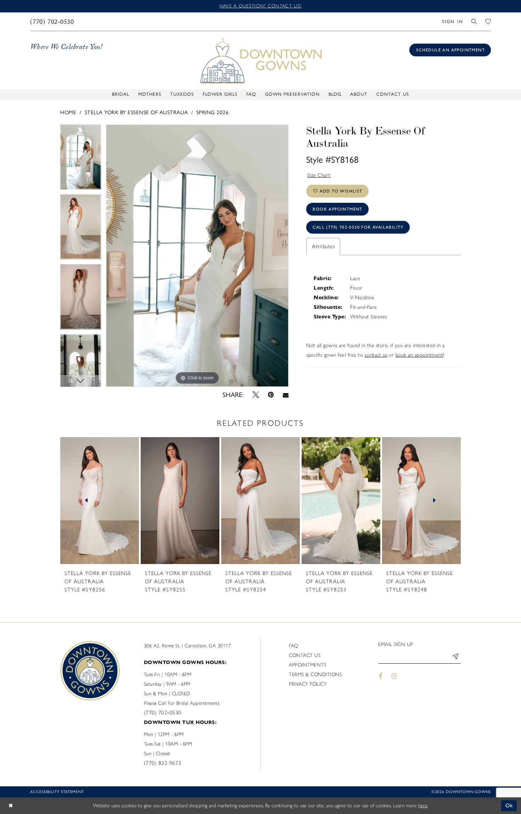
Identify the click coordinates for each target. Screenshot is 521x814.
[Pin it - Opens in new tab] (271, 394)
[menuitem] (52, 21)
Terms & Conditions (315, 674)
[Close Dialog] (10, 805)
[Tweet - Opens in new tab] (255, 394)
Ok (509, 805)
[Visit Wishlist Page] (488, 21)
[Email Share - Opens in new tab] (285, 394)
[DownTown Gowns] (260, 60)
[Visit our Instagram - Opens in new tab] (394, 676)
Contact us (304, 655)
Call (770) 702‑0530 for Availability (358, 227)
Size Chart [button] (319, 175)
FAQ (293, 646)
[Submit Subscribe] (455, 658)
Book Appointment (337, 209)
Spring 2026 (212, 112)
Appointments (307, 665)
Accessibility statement (57, 792)
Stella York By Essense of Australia (136, 112)
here (422, 805)
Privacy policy (308, 684)
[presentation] (99, 500)
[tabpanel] (80, 159)
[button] (452, 21)
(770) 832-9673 (162, 763)
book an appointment (419, 355)
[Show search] (474, 21)
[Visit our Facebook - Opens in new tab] (380, 676)
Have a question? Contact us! (260, 6)
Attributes (323, 246)
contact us (376, 355)
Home (68, 112)
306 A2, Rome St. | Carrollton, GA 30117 (187, 646)
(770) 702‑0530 (162, 712)
